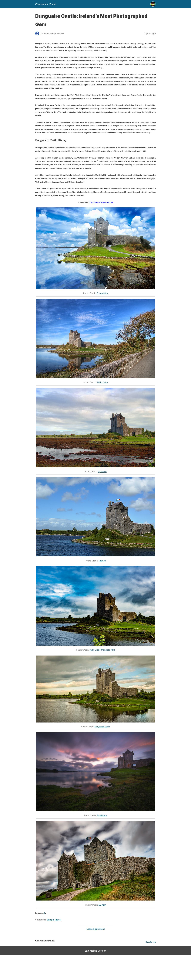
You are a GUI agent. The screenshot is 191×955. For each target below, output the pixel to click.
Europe (50, 919)
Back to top (150, 942)
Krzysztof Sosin (102, 726)
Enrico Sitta (102, 293)
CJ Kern (102, 904)
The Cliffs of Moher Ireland (101, 202)
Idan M (102, 560)
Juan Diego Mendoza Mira (102, 650)
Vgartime (102, 471)
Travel (58, 919)
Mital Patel (102, 815)
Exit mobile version (95, 950)
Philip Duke (102, 382)
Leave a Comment (96, 929)
